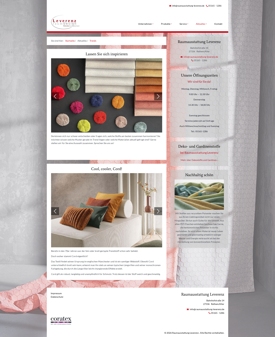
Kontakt (218, 23)
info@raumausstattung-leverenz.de (188, 5)
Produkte (166, 23)
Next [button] (158, 96)
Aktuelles (201, 23)
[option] (106, 96)
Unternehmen (145, 23)
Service (183, 23)
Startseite (70, 40)
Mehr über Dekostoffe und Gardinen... (199, 160)
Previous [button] (55, 96)
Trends (93, 40)
